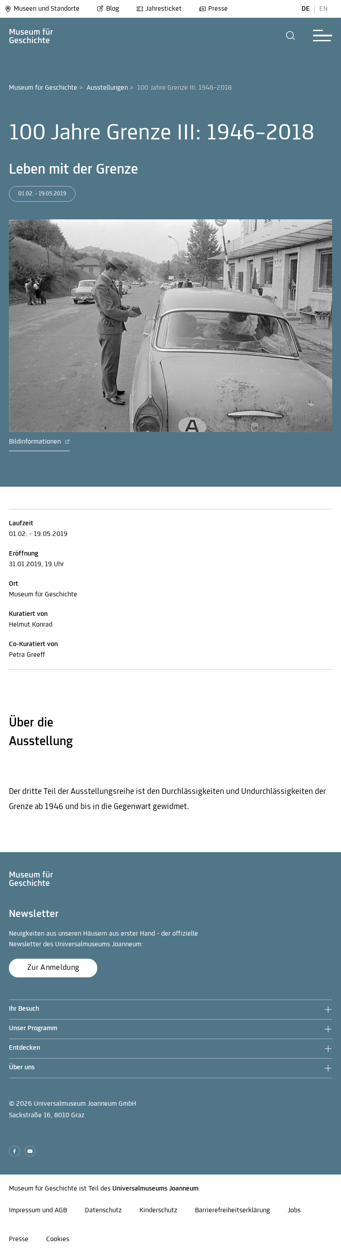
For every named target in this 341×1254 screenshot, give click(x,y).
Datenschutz (103, 1210)
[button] (290, 35)
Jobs (294, 1210)
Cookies (57, 1239)
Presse (218, 8)
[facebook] (14, 1151)
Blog (112, 8)
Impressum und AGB (38, 1210)
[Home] (31, 35)
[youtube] (30, 1151)
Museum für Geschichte (43, 87)
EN (323, 8)
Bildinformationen (36, 441)
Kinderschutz (158, 1210)
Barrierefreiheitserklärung (232, 1210)
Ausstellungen (107, 87)
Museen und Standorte (46, 8)
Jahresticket (164, 8)
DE (305, 8)
